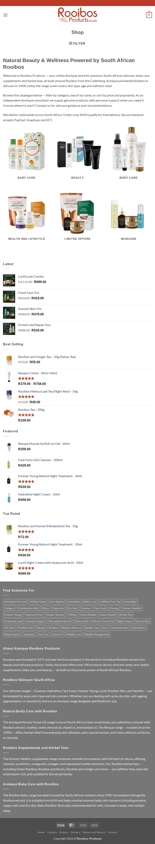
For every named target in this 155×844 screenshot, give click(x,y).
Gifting (72, 614)
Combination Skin (28, 608)
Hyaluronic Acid (13, 621)
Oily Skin (9, 627)
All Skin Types (38, 601)
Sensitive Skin (120, 627)
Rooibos (53, 627)
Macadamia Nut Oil (60, 621)
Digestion (58, 608)
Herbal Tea (125, 614)
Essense (85, 608)
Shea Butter (139, 627)
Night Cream (124, 621)
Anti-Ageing (57, 601)
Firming (114, 608)
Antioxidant (74, 601)
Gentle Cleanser (55, 614)
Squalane (29, 634)
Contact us (42, 105)
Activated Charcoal (15, 601)
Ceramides (130, 601)
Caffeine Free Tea (110, 601)
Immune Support (35, 621)
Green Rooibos (88, 614)
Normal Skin (142, 621)
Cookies (52, 832)
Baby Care (90, 601)
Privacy (63, 832)
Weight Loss (74, 634)
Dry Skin (72, 608)
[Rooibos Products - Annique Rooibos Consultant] (77, 15)
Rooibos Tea (92, 627)
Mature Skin (82, 621)
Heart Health (108, 614)
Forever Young (12, 614)
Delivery (75, 832)
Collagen (9, 608)
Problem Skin (25, 627)
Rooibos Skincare (71, 627)
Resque (41, 627)
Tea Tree (43, 634)
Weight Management (97, 634)
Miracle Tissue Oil (103, 621)
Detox (45, 608)
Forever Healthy (131, 608)
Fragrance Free (33, 614)
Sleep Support (12, 634)
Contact (112, 832)
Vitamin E (57, 634)
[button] (5, 15)
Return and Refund (94, 832)
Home (41, 832)
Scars (105, 627)
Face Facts (100, 608)
